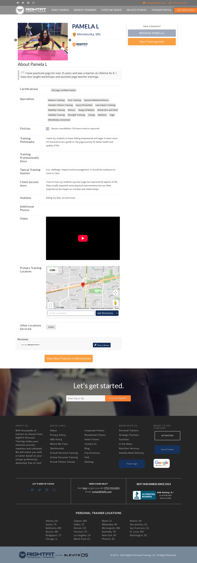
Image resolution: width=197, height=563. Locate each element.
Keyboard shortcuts (82, 308)
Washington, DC (138, 535)
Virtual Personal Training (64, 452)
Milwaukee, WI (109, 524)
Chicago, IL (51, 538)
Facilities (124, 439)
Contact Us (91, 443)
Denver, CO (80, 528)
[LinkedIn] (28, 3)
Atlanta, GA (52, 520)
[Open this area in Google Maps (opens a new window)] (60, 307)
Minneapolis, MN (111, 528)
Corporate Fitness (94, 430)
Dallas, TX (79, 524)
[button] (83, 285)
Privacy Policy (58, 434)
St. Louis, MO (137, 531)
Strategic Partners (129, 434)
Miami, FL (107, 520)
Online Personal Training (64, 457)
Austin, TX (51, 524)
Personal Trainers (129, 430)
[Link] (31, 10)
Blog (87, 448)
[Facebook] (18, 3)
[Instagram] (33, 3)
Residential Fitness (95, 434)
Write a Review (103, 345)
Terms (117, 308)
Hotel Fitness (92, 439)
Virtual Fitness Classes (62, 461)
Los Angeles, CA (82, 535)
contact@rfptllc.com (102, 491)
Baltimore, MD (53, 528)
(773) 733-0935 (112, 488)
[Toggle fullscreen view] (50, 305)
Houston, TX (80, 531)
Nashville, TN (109, 531)
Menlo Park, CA (82, 538)
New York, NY (109, 535)
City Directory (92, 452)
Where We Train (59, 443)
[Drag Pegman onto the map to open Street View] (115, 303)
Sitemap (89, 461)
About (53, 430)
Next (70, 40)
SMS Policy (56, 439)
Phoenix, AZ (108, 538)
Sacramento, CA (138, 524)
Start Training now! (152, 41)
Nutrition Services (129, 448)
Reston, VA (135, 520)
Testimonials (57, 448)
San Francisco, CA (139, 528)
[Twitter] (23, 3)
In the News (125, 443)
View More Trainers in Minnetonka (68, 358)
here (85, 488)
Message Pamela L (152, 33)
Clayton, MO (80, 520)
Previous (15, 40)
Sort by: (29, 344)
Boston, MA (52, 531)
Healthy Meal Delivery (131, 452)
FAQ (87, 457)
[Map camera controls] (115, 293)
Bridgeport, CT (53, 535)
